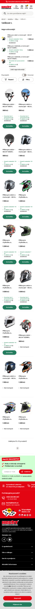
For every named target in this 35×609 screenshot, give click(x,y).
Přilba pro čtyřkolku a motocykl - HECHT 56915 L (25, 243)
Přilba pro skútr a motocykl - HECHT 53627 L (9, 378)
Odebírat (27, 472)
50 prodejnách (8, 119)
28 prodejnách (24, 301)
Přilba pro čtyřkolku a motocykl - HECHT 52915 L (25, 420)
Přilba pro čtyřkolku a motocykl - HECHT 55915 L (9, 243)
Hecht (3, 19)
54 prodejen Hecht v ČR (26, 511)
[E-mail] (3, 503)
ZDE (9, 586)
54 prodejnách (24, 210)
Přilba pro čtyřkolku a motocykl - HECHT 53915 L (25, 379)
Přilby (16, 19)
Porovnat (31, 75)
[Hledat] (5, 13)
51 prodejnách (8, 165)
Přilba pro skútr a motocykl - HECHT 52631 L (25, 106)
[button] (16, 7)
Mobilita (10, 19)
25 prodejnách (8, 301)
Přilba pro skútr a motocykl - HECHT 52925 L (25, 287)
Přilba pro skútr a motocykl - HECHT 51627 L (19, 36)
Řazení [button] (11, 80)
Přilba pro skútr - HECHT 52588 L (25, 336)
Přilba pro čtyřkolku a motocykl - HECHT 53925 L (9, 334)
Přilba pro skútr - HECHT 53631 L (9, 151)
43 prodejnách (24, 119)
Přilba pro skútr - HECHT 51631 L (9, 105)
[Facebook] (4, 539)
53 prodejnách (24, 165)
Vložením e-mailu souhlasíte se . (17, 477)
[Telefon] (3, 497)
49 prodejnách (24, 255)
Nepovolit (17, 598)
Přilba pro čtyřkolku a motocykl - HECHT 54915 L (18, 47)
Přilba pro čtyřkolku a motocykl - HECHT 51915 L (9, 420)
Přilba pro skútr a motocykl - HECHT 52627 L (9, 197)
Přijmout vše (17, 604)
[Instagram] (9, 539)
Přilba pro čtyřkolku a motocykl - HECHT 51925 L (18, 58)
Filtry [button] (28, 80)
